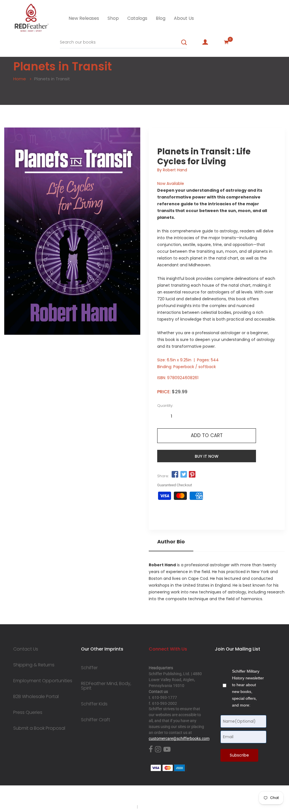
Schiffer (89, 668)
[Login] (205, 42)
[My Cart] (226, 42)
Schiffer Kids (94, 704)
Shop (113, 18)
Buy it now (206, 456)
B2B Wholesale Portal (36, 696)
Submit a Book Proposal (39, 728)
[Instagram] (158, 749)
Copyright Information (158, 806)
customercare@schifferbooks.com (179, 738)
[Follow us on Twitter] (183, 475)
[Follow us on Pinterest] (192, 475)
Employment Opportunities (42, 681)
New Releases (84, 18)
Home (19, 79)
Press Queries (27, 712)
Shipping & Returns (33, 665)
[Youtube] (166, 749)
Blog (160, 18)
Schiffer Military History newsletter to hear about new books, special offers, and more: (248, 688)
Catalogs (137, 18)
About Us (184, 18)
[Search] (184, 42)
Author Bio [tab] (171, 541)
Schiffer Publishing (159, 795)
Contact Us (25, 649)
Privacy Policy (124, 806)
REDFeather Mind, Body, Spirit (106, 685)
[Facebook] (151, 749)
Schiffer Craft (95, 720)
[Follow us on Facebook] (175, 475)
